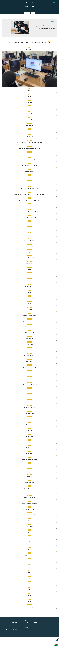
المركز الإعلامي (26, 2)
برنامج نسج (29, 108)
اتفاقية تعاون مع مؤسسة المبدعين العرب (30, 332)
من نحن (47, 2)
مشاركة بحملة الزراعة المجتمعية (29, 315)
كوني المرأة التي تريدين (29, 555)
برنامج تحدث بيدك (29, 119)
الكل (49, 42)
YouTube (56, 644)
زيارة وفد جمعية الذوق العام (29, 257)
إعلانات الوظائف (29, 526)
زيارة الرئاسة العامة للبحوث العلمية (29, 321)
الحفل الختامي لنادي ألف (29, 286)
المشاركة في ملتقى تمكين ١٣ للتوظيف (29, 503)
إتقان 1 (29, 601)
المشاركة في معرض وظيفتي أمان (29, 509)
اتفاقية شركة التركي (29, 448)
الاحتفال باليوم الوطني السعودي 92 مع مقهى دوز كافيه (29, 206)
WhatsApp (56, 645)
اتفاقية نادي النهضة (29, 234)
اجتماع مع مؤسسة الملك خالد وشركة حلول (29, 373)
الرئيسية (50, 2)
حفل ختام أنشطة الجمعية (29, 131)
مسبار (29, 584)
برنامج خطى (29, 543)
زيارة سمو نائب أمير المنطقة (29, 471)
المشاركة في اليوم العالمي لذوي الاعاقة (29, 165)
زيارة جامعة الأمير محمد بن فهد (29, 355)
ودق (29, 566)
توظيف (22, 42)
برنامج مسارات (29, 114)
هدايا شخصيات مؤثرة (29, 425)
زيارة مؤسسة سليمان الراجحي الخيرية (29, 384)
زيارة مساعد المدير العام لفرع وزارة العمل (29, 327)
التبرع (37, 5)
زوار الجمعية (29, 476)
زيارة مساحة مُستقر (29, 338)
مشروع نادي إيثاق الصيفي (29, 177)
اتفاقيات (31, 42)
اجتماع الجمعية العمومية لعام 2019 (29, 419)
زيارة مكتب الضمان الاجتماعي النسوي (29, 367)
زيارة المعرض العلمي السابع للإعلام (29, 344)
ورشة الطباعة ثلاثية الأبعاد (29, 49)
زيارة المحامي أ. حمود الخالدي (29, 350)
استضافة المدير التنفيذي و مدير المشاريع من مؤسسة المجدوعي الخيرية (29, 142)
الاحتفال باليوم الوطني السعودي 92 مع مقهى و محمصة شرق (29, 211)
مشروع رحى (29, 96)
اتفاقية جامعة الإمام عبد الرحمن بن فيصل (29, 459)
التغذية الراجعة (42, 5)
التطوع (29, 520)
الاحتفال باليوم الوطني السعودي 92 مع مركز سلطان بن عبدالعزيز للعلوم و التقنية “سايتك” (29, 200)
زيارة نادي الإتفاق (29, 246)
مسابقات (29, 442)
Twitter (57, 640)
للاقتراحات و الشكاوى (49, 5)
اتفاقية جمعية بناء (29, 453)
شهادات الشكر (29, 465)
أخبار (46, 42)
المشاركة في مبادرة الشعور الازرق (29, 515)
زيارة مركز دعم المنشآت (29, 263)
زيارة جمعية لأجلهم (29, 125)
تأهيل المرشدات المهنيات (29, 538)
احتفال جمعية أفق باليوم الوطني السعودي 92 (29, 188)
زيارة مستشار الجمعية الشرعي (29, 401)
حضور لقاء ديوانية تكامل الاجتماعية (29, 304)
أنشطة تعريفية (37, 42)
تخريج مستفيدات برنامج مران (29, 160)
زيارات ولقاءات (16, 42)
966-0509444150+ (15, 622)
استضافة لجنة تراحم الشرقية (29, 407)
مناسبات (10, 42)
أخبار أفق (29, 532)
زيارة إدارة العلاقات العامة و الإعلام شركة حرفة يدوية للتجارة (29, 183)
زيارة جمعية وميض (29, 361)
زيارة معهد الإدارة (29, 154)
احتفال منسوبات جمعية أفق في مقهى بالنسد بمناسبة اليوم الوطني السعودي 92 (29, 194)
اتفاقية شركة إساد (29, 223)
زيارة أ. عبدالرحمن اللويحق (29, 390)
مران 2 (29, 572)
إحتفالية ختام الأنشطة (29, 298)
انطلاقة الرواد (29, 90)
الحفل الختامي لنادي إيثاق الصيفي (29, 217)
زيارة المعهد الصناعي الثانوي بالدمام (30, 281)
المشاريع (37, 2)
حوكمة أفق (42, 2)
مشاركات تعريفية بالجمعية (29, 497)
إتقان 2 (29, 595)
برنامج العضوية (32, 2)
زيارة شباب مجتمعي (29, 229)
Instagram (56, 641)
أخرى (42, 42)
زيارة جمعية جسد (29, 607)
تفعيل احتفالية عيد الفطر (29, 482)
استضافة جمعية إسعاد (29, 413)
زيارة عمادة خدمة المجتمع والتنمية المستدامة (29, 275)
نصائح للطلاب (29, 430)
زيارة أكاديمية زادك (29, 309)
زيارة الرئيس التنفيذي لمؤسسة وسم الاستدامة (29, 396)
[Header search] (6, 2)
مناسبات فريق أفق (29, 436)
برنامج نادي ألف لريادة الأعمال (29, 240)
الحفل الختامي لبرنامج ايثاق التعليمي (29, 137)
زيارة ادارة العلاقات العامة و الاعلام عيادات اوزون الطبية (29, 148)
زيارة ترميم (29, 269)
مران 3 (29, 292)
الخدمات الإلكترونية (19, 2)
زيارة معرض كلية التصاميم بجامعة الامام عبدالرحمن (29, 252)
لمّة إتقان (29, 590)
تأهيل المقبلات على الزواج (29, 561)
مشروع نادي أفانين (29, 102)
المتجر (33, 5)
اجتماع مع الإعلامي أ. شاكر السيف (29, 378)
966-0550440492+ (15, 625)
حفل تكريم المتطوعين (29, 171)
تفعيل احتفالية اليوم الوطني (29, 488)
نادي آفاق (29, 549)
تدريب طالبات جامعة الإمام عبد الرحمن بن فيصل (29, 492)
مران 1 (29, 578)
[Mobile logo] (58, 637)
